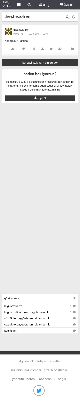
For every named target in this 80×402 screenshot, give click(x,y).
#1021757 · (30, 33)
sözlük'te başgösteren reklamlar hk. (38, 318)
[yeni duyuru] (74, 298)
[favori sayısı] (42, 49)
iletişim (42, 361)
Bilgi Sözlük (7, 5)
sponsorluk (47, 379)
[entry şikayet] (72, 49)
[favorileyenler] (60, 49)
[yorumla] (51, 49)
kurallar (55, 361)
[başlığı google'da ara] (73, 17)
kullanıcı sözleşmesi (26, 370)
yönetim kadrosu (24, 379)
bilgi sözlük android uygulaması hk (38, 312)
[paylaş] (34, 49)
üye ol (68, 5)
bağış (62, 379)
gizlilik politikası (55, 370)
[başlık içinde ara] (67, 17)
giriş (45, 5)
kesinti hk (38, 330)
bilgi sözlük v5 (38, 306)
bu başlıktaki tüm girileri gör (40, 62)
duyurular (13, 298)
